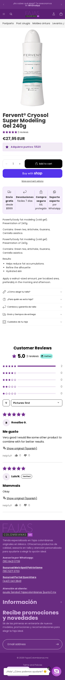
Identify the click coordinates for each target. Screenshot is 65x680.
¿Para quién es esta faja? (20, 299)
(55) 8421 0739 (11, 561)
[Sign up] (57, 644)
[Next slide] (61, 4)
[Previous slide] (3, 4)
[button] (10, 132)
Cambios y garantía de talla (21, 306)
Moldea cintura (41, 23)
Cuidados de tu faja (17, 321)
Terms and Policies (32, 664)
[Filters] (6, 402)
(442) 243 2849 (12, 581)
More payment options (33, 181)
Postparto (8, 23)
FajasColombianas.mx (36, 657)
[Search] (11, 14)
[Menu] (4, 14)
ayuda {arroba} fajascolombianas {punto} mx (29, 592)
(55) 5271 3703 (11, 571)
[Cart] (61, 14)
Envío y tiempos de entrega (21, 314)
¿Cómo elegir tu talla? (18, 291)
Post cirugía (23, 23)
